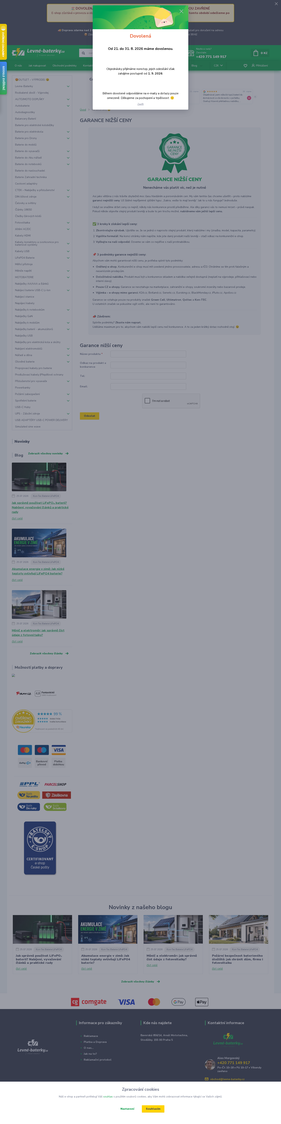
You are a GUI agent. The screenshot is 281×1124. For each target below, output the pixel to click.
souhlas (108, 1096)
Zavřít (140, 104)
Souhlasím (153, 1109)
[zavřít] (181, 11)
